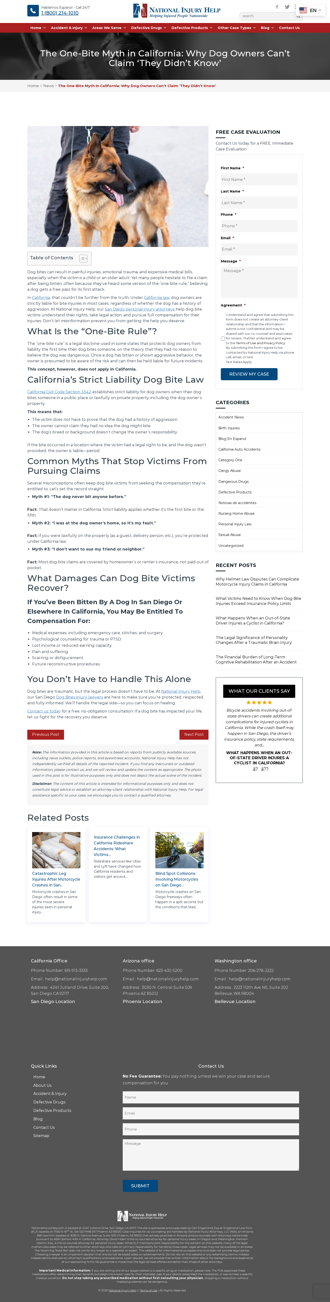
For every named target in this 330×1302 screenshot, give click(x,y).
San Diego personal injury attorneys (140, 309)
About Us (42, 1085)
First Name (232, 168)
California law (156, 297)
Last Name (232, 191)
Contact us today (44, 711)
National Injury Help (180, 691)
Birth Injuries (229, 428)
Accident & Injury (67, 28)
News (48, 85)
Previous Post (45, 734)
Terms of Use (148, 1290)
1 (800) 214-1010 (60, 13)
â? (255, 769)
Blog (265, 28)
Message (231, 261)
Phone (228, 214)
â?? (265, 769)
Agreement (233, 305)
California (41, 297)
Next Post (194, 734)
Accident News (231, 417)
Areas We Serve (107, 28)
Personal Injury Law (234, 524)
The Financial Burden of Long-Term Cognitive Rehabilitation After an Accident (256, 659)
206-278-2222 (261, 970)
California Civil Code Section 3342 (59, 392)
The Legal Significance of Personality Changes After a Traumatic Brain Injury (254, 640)
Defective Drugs (146, 28)
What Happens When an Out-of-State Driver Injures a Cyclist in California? (253, 620)
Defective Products (190, 28)
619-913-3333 (76, 970)
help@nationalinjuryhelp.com (76, 979)
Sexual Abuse (229, 535)
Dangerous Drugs (233, 481)
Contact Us (289, 28)
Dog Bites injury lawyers (79, 697)
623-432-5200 (169, 970)
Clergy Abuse (229, 471)
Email (227, 238)
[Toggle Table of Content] (81, 258)
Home (35, 28)
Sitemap (41, 1135)
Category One (230, 460)
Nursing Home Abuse (236, 513)
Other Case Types (234, 28)
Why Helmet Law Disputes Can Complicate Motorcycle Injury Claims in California (257, 582)
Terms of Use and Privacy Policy (260, 343)
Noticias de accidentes (237, 503)
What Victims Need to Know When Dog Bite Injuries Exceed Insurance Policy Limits (258, 601)
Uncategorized (231, 545)
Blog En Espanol (232, 439)
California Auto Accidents (239, 449)
